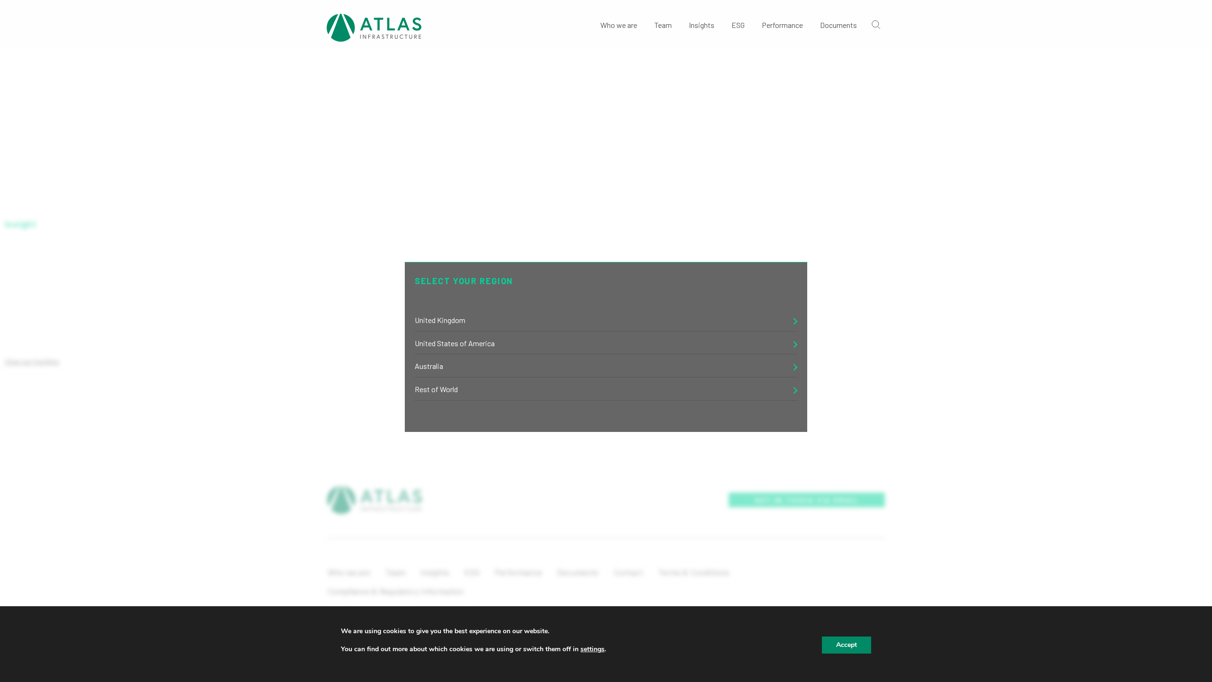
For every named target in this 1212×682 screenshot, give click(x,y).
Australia (429, 365)
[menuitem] (619, 24)
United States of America (455, 343)
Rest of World (436, 389)
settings (592, 649)
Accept (846, 644)
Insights (701, 24)
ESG (738, 24)
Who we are (618, 24)
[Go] (875, 24)
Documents (838, 24)
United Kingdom (440, 319)
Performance (782, 24)
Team (663, 24)
